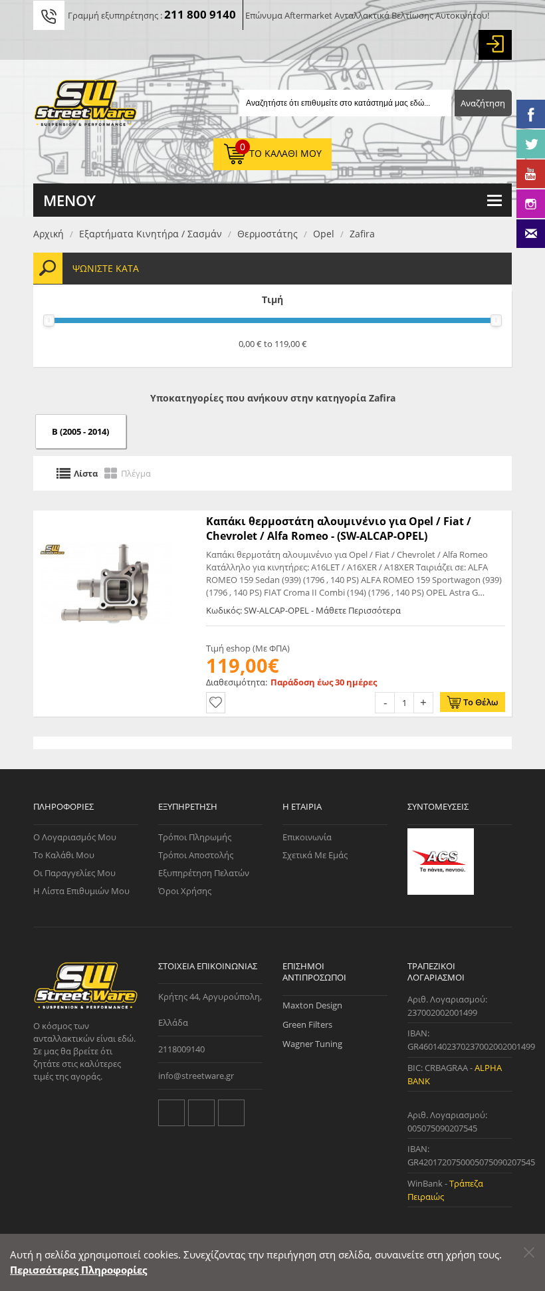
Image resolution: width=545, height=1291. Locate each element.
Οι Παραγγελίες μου (74, 873)
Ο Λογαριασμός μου (74, 837)
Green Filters (307, 1024)
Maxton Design (312, 1005)
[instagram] (231, 1113)
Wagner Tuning (312, 1044)
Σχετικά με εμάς (315, 855)
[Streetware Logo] (85, 106)
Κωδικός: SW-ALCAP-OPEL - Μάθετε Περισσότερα (303, 610)
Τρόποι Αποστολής (195, 855)
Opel (323, 233)
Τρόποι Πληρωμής (194, 837)
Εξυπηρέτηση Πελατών (203, 873)
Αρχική (48, 233)
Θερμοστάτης (267, 233)
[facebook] (201, 1113)
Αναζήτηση (483, 103)
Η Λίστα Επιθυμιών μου (81, 891)
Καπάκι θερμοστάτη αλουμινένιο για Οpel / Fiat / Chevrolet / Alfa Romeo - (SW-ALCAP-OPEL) (338, 528)
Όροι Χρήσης (184, 891)
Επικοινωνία (307, 837)
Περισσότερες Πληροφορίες (78, 1269)
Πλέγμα (136, 473)
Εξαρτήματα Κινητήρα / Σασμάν (150, 233)
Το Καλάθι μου (63, 855)
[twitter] (171, 1113)
